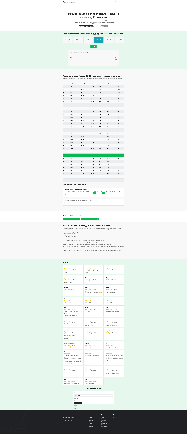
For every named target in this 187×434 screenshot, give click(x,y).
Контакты (115, 417)
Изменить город (104, 26)
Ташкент (95, 2)
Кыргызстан (104, 423)
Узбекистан (103, 420)
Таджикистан (104, 426)
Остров (65, 219)
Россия (103, 417)
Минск (99, 2)
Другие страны (104, 428)
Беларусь (103, 422)
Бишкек (105, 2)
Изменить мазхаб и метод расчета (86, 26)
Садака (93, 46)
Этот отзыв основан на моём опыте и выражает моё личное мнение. (76, 407)
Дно (98, 219)
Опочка (70, 219)
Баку (109, 2)
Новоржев (88, 219)
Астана (89, 2)
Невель (93, 219)
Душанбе (114, 2)
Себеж (82, 219)
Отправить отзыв (77, 402)
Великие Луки (76, 219)
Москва (85, 2)
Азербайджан (104, 425)
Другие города (92, 428)
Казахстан (103, 419)
